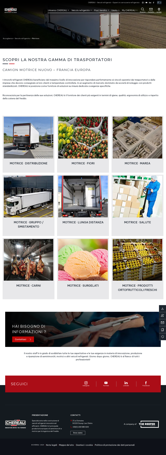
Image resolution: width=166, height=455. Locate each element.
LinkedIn (126, 386)
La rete (159, 12)
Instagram (86, 386)
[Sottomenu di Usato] (118, 10)
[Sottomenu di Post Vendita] (108, 10)
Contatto (151, 12)
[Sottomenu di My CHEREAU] (136, 10)
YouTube (106, 386)
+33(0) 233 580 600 (80, 427)
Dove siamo (77, 433)
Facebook (146, 386)
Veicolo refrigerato (22, 38)
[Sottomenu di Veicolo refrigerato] (91, 10)
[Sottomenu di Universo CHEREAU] (68, 10)
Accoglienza (8, 38)
